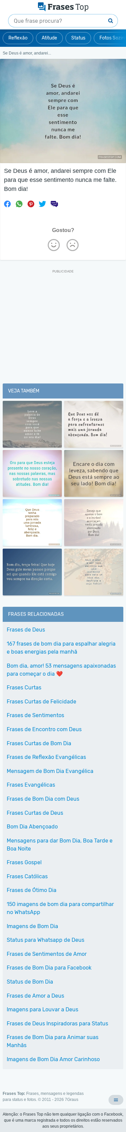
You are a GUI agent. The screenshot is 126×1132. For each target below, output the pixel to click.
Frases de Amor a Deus (35, 996)
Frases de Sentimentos (35, 715)
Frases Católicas (27, 876)
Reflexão (18, 38)
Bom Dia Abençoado (32, 826)
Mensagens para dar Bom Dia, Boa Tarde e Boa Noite (60, 844)
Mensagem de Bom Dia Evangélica (50, 771)
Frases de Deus (26, 630)
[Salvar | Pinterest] (31, 204)
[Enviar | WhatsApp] (19, 204)
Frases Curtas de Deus (35, 813)
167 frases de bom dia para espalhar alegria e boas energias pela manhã (61, 648)
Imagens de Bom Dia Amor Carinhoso (53, 1059)
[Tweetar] (42, 204)
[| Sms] (54, 204)
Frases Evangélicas (31, 785)
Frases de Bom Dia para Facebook (49, 968)
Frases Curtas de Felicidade (41, 701)
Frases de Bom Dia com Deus (43, 799)
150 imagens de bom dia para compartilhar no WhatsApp (60, 908)
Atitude (49, 38)
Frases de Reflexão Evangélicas (46, 757)
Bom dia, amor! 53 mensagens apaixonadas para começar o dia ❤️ (61, 670)
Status (78, 38)
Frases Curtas (24, 687)
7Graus (71, 1099)
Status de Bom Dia (30, 982)
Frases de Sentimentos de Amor (47, 954)
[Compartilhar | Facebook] (7, 204)
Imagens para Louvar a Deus (42, 1009)
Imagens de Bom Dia (32, 926)
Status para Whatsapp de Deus (45, 940)
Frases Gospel (24, 862)
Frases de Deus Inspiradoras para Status (57, 1023)
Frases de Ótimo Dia (31, 890)
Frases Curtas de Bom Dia (39, 743)
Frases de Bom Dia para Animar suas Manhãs (52, 1041)
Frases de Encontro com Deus (44, 729)
